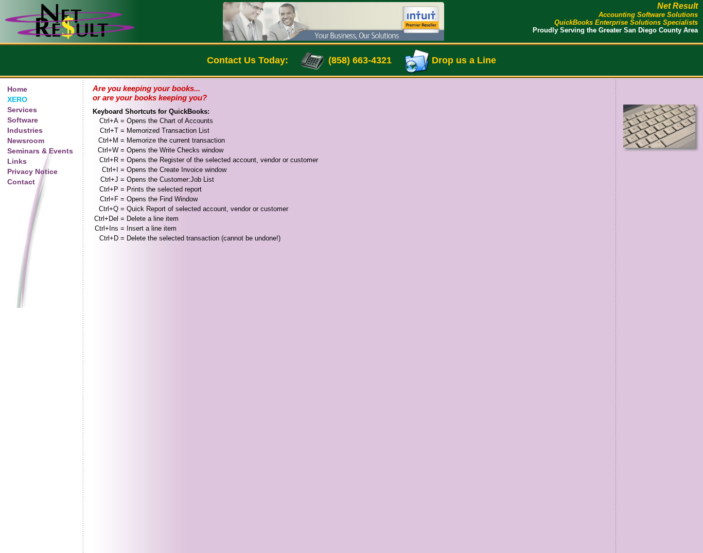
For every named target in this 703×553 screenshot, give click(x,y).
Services (22, 110)
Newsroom (25, 140)
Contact (21, 182)
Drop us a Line (464, 60)
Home (17, 89)
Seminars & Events (40, 151)
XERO (17, 99)
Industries (25, 130)
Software (22, 120)
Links (17, 161)
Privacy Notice (32, 171)
